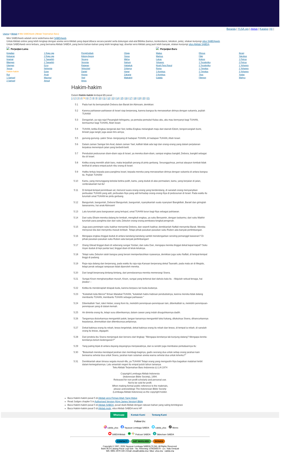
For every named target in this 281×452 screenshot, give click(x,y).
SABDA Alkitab (118, 434)
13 (113, 98)
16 (126, 98)
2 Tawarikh (49, 62)
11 (104, 98)
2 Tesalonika (204, 65)
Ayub (46, 74)
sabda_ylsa (112, 428)
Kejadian (10, 53)
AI (271, 29)
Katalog (264, 29)
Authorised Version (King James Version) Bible (119, 401)
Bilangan (10, 62)
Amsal (47, 81)
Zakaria (127, 74)
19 (139, 98)
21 (148, 98)
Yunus (127, 56)
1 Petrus (243, 59)
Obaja (127, 53)
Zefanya (128, 68)
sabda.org (169, 451)
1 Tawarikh (49, 59)
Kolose (202, 59)
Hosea (84, 74)
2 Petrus (243, 62)
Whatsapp (118, 415)
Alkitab (254, 29)
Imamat (9, 59)
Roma (159, 68)
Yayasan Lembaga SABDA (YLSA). (142, 446)
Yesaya (84, 59)
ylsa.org (159, 451)
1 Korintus (160, 71)
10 (100, 98)
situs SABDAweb (211, 41)
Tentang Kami (159, 415)
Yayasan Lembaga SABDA (136, 428)
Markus (159, 56)
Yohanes (160, 62)
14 (117, 98)
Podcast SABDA (142, 434)
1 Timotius (203, 68)
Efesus (202, 53)
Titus (201, 74)
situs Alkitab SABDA (199, 44)
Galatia (159, 77)
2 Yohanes (244, 68)
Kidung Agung (87, 56)
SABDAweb (60, 38)
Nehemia (48, 68)
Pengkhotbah (87, 53)
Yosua (9, 68)
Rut (8, 74)
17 (130, 98)
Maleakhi (128, 77)
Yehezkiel (85, 68)
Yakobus (243, 56)
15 (122, 98)
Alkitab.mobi (104, 408)
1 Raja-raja (49, 53)
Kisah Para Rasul (164, 65)
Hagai (126, 71)
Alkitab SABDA (106, 405)
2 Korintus (160, 74)
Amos (84, 81)
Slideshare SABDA (165, 434)
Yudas (242, 74)
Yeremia (85, 62)
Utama (6, 34)
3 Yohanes (244, 71)
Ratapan (85, 65)
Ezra (46, 65)
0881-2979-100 (117, 451)
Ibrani (241, 53)
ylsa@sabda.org (140, 451)
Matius (159, 53)
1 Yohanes (244, 65)
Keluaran (10, 56)
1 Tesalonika (204, 62)
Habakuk (128, 65)
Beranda (231, 29)
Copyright (107, 446)
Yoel (83, 77)
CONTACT (122, 441)
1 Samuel (10, 77)
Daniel (84, 71)
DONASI (159, 441)
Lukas (159, 59)
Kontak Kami (138, 415)
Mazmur (48, 77)
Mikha (127, 59)
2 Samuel (10, 81)
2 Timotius (203, 71)
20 (144, 98)
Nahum (127, 62)
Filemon (202, 77)
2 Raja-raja (49, 56)
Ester (46, 71)
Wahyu (242, 77)
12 (108, 98)
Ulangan (10, 65)
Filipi (201, 56)
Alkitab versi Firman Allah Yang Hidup (117, 398)
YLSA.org (243, 29)
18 (135, 98)
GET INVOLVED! (141, 441)
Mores (175, 428)
